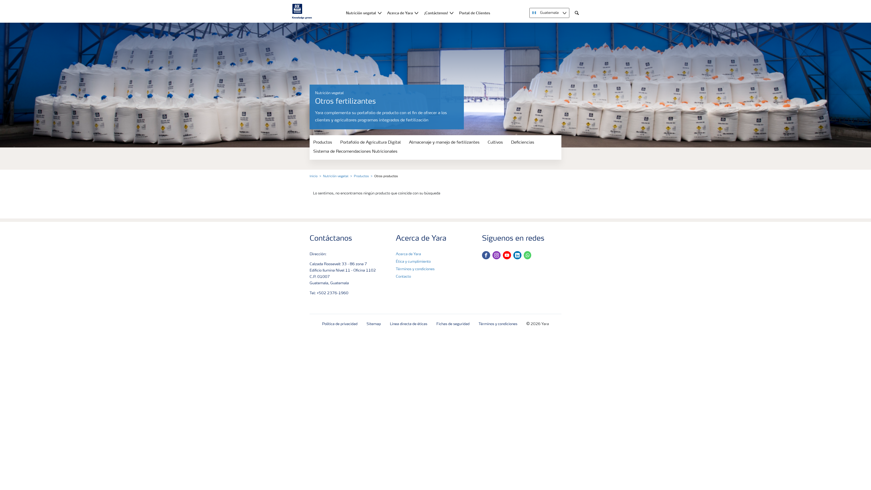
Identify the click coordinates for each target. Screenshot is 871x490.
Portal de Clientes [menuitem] (474, 13)
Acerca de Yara (408, 254)
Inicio (314, 176)
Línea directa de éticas (408, 324)
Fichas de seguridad (453, 324)
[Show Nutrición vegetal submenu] (380, 13)
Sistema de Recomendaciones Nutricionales (355, 151)
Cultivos (495, 142)
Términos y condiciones (415, 269)
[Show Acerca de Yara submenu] (416, 13)
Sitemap (374, 324)
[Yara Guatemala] (302, 11)
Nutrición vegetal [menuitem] (361, 13)
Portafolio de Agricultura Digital (370, 142)
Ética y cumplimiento (413, 262)
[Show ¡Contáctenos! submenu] (451, 13)
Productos (322, 142)
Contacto (403, 277)
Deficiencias (522, 142)
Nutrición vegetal (335, 176)
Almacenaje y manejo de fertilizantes (444, 142)
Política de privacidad (339, 324)
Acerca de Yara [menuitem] (400, 13)
